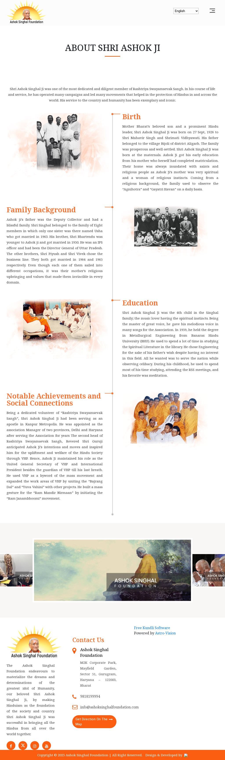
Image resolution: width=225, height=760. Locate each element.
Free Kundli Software (152, 627)
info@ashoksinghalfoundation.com (109, 707)
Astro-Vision (165, 633)
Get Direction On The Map (92, 721)
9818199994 (90, 696)
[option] (112, 570)
